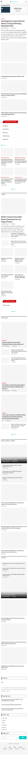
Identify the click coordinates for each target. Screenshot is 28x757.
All (25, 5)
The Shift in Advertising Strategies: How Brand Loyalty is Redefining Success (13, 386)
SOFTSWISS (6, 129)
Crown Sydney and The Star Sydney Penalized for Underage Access (21, 180)
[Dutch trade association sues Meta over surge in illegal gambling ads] (5, 426)
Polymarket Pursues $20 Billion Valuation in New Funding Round (14, 575)
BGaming (5, 132)
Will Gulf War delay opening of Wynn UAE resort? (7, 293)
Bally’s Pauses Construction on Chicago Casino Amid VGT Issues (19, 243)
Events (14, 747)
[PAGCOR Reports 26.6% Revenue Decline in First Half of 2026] (14, 610)
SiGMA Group (6, 305)
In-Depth (20, 747)
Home (5, 747)
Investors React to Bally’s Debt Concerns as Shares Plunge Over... (14, 569)
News (10, 747)
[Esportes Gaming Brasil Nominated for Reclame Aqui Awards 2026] (5, 352)
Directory (11, 748)
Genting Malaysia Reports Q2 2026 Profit (12, 76)
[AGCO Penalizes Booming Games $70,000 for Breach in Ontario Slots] (14, 89)
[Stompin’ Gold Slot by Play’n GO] (7, 255)
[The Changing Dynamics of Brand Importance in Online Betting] (5, 360)
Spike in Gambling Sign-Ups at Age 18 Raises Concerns (13, 478)
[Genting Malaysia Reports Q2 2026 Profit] (14, 71)
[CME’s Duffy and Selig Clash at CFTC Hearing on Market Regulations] (14, 108)
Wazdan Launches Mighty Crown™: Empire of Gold (19, 260)
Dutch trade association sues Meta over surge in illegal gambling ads (18, 426)
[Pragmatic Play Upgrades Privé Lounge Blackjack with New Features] (5, 235)
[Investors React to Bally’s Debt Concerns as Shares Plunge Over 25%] (14, 588)
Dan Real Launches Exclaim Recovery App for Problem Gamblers (20, 161)
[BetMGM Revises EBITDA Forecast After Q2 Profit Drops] (14, 658)
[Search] (22, 1)
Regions (5, 748)
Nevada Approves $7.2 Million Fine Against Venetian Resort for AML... (12, 472)
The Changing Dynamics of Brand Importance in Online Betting (18, 359)
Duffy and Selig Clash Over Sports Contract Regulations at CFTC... (12, 466)
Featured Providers (10, 121)
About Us (17, 748)
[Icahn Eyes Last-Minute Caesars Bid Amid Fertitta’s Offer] (21, 272)
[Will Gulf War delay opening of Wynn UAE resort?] (7, 288)
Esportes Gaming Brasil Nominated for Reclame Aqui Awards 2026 (18, 351)
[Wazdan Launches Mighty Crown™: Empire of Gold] (21, 256)
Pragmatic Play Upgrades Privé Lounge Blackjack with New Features (18, 235)
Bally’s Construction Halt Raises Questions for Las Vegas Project (11, 219)
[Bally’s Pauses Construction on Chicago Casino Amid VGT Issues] (5, 243)
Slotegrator (5, 126)
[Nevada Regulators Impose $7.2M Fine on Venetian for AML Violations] (14, 454)
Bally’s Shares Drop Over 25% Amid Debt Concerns (14, 563)
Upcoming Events (5, 5)
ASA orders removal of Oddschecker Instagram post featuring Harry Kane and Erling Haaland (14, 416)
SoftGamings (6, 136)
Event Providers (9, 301)
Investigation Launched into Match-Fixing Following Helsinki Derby (13, 23)
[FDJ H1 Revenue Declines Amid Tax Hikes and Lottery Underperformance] (14, 634)
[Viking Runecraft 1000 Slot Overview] (7, 272)
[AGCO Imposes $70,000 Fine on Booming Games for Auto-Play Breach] (14, 495)
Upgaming (5, 139)
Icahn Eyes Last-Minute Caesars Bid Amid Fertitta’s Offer (20, 276)
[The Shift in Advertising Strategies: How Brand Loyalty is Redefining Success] (14, 378)
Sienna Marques (5, 28)
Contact (23, 748)
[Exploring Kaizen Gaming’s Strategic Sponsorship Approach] (14, 335)
